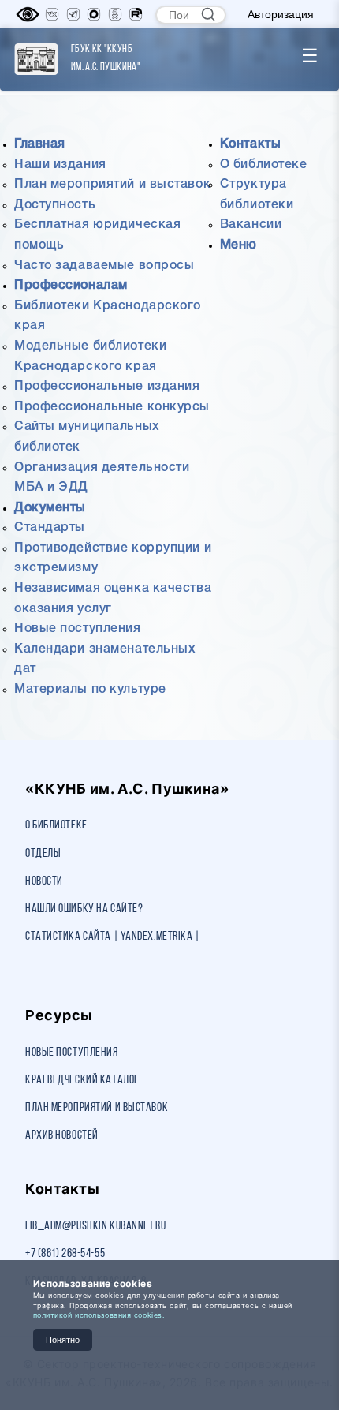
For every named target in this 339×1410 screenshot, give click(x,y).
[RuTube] (135, 14)
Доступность (54, 205)
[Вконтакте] (52, 14)
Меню (238, 245)
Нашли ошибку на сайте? (84, 909)
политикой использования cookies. (99, 1315)
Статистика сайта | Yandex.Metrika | (112, 936)
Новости (44, 881)
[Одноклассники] (115, 14)
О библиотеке (263, 164)
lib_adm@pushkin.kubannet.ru (95, 1226)
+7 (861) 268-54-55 (65, 1253)
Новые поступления (77, 628)
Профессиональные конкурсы (112, 407)
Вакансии (250, 224)
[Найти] (208, 14)
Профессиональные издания (106, 386)
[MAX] (94, 14)
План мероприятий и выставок (112, 184)
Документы (50, 508)
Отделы (43, 853)
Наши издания (60, 164)
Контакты (250, 144)
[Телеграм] (73, 14)
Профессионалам (71, 285)
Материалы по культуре (90, 689)
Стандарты (49, 527)
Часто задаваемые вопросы (104, 265)
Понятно (63, 1340)
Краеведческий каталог (82, 1080)
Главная (39, 144)
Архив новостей (62, 1135)
